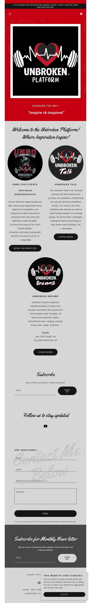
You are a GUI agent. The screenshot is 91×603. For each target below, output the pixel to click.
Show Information (25, 248)
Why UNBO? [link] (37, 590)
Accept (64, 594)
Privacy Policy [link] (53, 522)
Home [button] (26, 590)
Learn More (66, 237)
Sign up (67, 391)
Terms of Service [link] (66, 522)
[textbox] (34, 391)
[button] (13, 14)
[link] (81, 14)
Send (45, 514)
